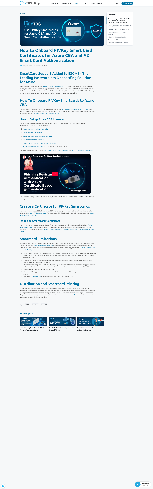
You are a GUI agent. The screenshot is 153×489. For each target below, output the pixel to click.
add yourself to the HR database (82, 150)
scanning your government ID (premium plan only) (59, 229)
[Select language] (117, 3)
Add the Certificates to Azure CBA (34, 140)
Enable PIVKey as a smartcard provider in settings (39, 143)
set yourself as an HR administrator (56, 150)
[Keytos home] (26, 3)
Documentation (67, 3)
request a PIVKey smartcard (36, 213)
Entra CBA (44, 305)
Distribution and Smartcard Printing (118, 42)
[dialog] (3, 486)
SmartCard (35, 305)
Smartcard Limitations (114, 40)
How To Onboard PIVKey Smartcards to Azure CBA (119, 26)
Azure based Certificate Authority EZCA (75, 109)
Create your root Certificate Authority (35, 129)
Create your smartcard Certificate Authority (37, 136)
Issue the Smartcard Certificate (118, 37)
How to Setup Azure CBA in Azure (119, 29)
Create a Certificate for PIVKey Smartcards (117, 33)
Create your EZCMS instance (32, 132)
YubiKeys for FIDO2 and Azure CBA (54, 87)
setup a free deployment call (43, 245)
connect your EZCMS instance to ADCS (47, 113)
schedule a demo (75, 295)
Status (99, 3)
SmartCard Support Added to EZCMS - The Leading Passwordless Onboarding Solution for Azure (119, 20)
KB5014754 (37, 276)
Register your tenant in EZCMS (33, 147)
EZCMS (27, 305)
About (93, 3)
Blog (37, 3)
